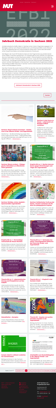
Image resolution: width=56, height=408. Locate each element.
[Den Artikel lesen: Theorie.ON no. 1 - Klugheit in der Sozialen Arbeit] (42, 268)
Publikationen (23, 386)
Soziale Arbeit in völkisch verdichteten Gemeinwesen (13, 355)
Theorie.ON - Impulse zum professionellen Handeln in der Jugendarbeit (41, 318)
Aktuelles (4, 386)
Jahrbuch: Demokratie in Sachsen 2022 (28, 85)
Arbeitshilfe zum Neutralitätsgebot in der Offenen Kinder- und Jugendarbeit (42, 356)
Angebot (23, 383)
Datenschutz (27, 2)
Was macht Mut (6, 384)
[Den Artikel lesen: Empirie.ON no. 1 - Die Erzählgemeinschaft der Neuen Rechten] (13, 228)
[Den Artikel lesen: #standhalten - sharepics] (13, 306)
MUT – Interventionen (8, 383)
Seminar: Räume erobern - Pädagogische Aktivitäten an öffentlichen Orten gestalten (13, 165)
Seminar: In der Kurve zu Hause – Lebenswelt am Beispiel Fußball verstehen (45, 123)
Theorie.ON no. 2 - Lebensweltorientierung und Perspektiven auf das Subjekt (13, 280)
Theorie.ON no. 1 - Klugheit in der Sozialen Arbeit (41, 280)
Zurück (47, 95)
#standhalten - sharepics (9, 317)
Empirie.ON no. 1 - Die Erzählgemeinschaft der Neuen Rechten (12, 240)
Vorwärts (47, 370)
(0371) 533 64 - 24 (45, 391)
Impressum (33, 2)
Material (23, 384)
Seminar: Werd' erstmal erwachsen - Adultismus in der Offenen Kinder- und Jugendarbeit (16, 130)
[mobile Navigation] (52, 6)
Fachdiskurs (24, 387)
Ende (53, 370)
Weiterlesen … (16, 138)
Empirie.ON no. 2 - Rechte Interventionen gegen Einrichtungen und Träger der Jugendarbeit (42, 165)
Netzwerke (4, 387)
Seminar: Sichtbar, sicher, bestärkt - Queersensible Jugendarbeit (13, 203)
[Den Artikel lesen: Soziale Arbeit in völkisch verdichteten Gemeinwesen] (13, 343)
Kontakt (21, 2)
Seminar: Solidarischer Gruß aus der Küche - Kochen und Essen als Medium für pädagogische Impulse (42, 203)
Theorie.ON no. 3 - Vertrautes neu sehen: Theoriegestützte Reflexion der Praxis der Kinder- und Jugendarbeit (41, 242)
